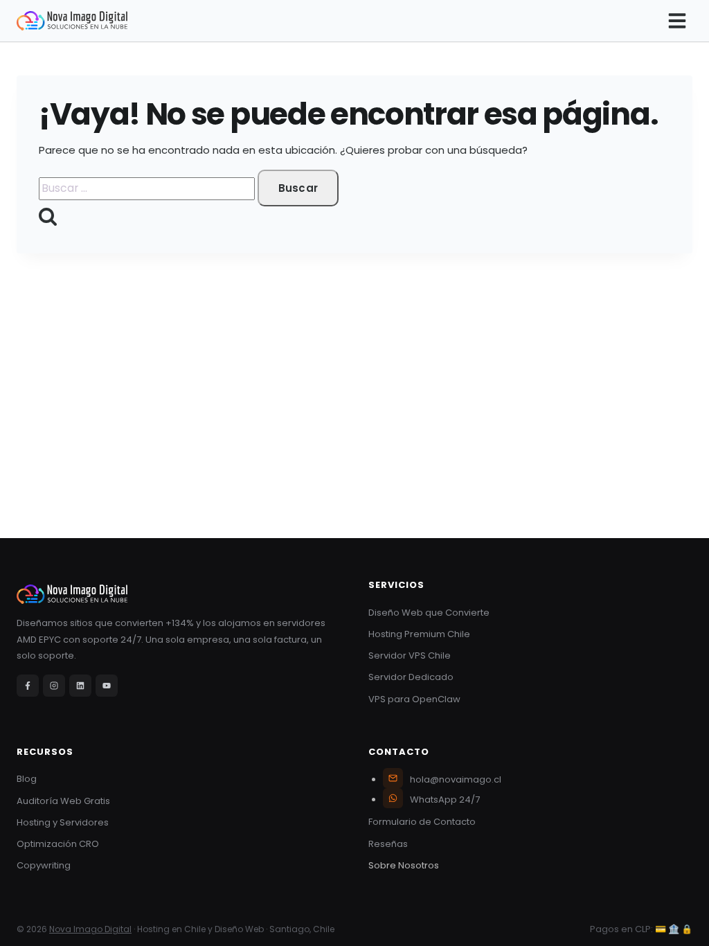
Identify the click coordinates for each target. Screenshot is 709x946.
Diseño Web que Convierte (429, 612)
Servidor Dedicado (411, 677)
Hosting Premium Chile (419, 634)
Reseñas (388, 843)
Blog (27, 778)
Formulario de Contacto (422, 821)
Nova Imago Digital (90, 929)
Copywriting (44, 865)
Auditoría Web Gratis (63, 800)
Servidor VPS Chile (409, 655)
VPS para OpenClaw (414, 699)
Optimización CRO (58, 843)
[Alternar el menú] (677, 21)
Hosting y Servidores (63, 822)
